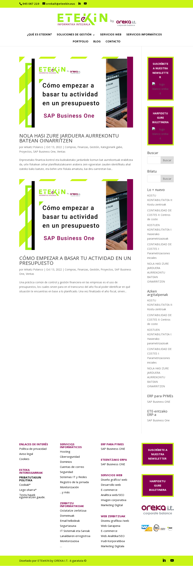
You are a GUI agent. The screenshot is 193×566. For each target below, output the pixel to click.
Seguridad (66, 472)
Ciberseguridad (70, 456)
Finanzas (82, 147)
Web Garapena (110, 526)
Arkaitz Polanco (33, 147)
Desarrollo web (111, 485)
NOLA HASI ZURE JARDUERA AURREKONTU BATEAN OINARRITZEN (69, 138)
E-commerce (109, 490)
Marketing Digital (112, 505)
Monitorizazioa (69, 541)
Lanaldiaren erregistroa (75, 536)
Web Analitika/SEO (113, 536)
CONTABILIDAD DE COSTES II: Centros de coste (159, 215)
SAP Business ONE (158, 401)
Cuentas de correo (72, 467)
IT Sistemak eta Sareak (75, 531)
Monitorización (69, 487)
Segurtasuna (68, 526)
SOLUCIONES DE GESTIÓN (74, 35)
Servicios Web (110, 35)
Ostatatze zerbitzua (73, 510)
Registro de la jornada (74, 482)
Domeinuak (67, 515)
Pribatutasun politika (30, 478)
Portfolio (80, 42)
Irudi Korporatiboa (113, 541)
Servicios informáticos (144, 35)
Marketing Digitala (112, 546)
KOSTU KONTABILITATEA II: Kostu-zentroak (159, 200)
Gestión (94, 147)
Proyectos (25, 151)
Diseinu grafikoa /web (115, 520)
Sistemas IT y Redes (73, 477)
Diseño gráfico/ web (114, 479)
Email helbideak (70, 520)
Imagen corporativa (113, 500)
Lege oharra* (28, 490)
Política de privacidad (33, 449)
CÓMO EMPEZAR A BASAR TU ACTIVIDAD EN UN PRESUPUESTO (75, 260)
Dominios (66, 462)
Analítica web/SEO (112, 495)
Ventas (61, 151)
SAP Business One (44, 151)
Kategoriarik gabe (111, 147)
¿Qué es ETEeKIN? (39, 35)
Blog (97, 42)
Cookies (24, 459)
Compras (70, 147)
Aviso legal (26, 454)
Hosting (65, 451)
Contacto (113, 42)
